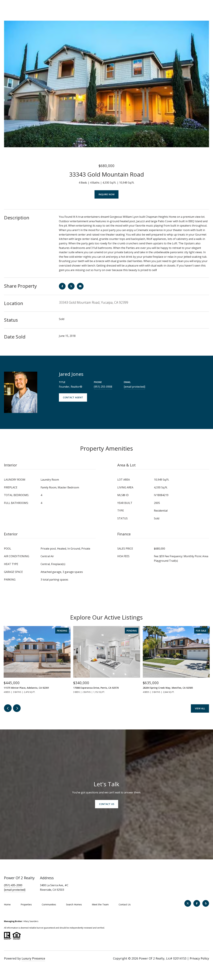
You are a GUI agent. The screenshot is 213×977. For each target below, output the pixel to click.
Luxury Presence (33, 958)
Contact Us (125, 904)
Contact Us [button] (106, 804)
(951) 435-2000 (13, 885)
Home (7, 904)
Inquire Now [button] (106, 194)
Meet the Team (100, 904)
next (17, 708)
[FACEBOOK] (196, 903)
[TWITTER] (187, 903)
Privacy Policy (199, 958)
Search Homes (74, 904)
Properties (26, 904)
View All (200, 708)
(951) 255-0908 (103, 386)
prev (8, 708)
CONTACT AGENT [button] (73, 397)
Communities (49, 904)
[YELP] (205, 903)
